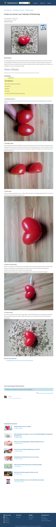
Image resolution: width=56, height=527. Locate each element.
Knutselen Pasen (18, 474)
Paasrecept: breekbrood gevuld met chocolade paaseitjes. (28, 464)
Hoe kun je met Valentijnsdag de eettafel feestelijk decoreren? (29, 441)
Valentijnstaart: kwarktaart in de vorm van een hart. (26, 457)
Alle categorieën (8, 10)
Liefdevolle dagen (29, 10)
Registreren (42, 3)
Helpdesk (18, 517)
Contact (31, 519)
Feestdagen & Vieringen (18, 10)
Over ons (43, 517)
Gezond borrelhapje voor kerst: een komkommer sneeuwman (29, 480)
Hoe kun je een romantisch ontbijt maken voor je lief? (27, 449)
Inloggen (49, 3)
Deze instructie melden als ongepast (45, 393)
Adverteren (31, 517)
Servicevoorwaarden (46, 520)
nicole (10, 396)
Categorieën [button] (35, 3)
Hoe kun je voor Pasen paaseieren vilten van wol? (26, 472)
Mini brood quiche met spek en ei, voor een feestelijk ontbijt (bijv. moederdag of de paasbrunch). (33, 434)
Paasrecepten (18, 466)
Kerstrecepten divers (19, 481)
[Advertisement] (28, 372)
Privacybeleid (44, 519)
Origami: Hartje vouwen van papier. (22, 426)
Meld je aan (9, 389)
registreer (15, 389)
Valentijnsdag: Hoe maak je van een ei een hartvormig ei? (20, 360)
